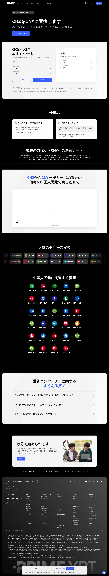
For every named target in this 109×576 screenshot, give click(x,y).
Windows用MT (60, 523)
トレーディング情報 (77, 503)
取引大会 (90, 525)
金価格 (27, 521)
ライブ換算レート (65, 60)
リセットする (22, 79)
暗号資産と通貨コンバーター (25, 12)
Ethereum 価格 (29, 508)
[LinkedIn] (78, 481)
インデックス (60, 498)
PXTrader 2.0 (44, 496)
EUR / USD (28, 516)
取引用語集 (75, 512)
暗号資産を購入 (29, 500)
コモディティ (60, 500)
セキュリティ (44, 512)
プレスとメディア (92, 505)
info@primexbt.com (15, 486)
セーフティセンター (93, 515)
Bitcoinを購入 (75, 518)
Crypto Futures (29, 496)
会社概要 (90, 496)
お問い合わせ (91, 511)
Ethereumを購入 (76, 520)
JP (88, 3)
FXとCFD (27, 498)
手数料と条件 (44, 508)
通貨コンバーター (76, 498)
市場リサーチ (75, 508)
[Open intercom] (104, 573)
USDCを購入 (75, 524)
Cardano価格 (28, 514)
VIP (42, 514)
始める (20, 458)
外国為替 (59, 496)
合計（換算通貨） (65, 65)
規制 (89, 500)
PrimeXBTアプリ (44, 498)
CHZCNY (51, 225)
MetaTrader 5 (44, 500)
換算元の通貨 (16, 66)
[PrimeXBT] (11, 3)
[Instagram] (74, 481)
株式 (58, 503)
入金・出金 (43, 510)
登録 (100, 3)
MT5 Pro (59, 527)
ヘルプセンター (69, 471)
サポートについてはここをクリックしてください (21, 481)
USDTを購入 (75, 522)
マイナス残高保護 (44, 516)
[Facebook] (82, 481)
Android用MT (60, 516)
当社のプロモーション (93, 521)
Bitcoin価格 (28, 506)
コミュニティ (91, 498)
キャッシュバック (44, 523)
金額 (14, 61)
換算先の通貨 (16, 71)
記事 (74, 510)
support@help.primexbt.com (21, 488)
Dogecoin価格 (28, 512)
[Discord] (101, 481)
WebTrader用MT (60, 525)
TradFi (58, 511)
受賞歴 (90, 503)
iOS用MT (59, 519)
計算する (42, 79)
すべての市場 (60, 509)
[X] (70, 481)
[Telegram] (93, 481)
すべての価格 (28, 523)
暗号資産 (59, 505)
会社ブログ (91, 509)
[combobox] (33, 68)
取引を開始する (21, 33)
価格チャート (75, 496)
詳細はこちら (62, 568)
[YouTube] (86, 481)
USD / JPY (28, 519)
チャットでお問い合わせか (47, 471)
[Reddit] (97, 481)
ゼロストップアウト (45, 521)
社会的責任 (91, 507)
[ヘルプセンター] (85, 3)
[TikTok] (89, 481)
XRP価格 (27, 510)
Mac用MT (59, 521)
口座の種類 (43, 519)
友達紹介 (90, 523)
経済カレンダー (76, 500)
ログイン (93, 3)
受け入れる (70, 568)
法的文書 (90, 513)
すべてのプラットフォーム (46, 503)
